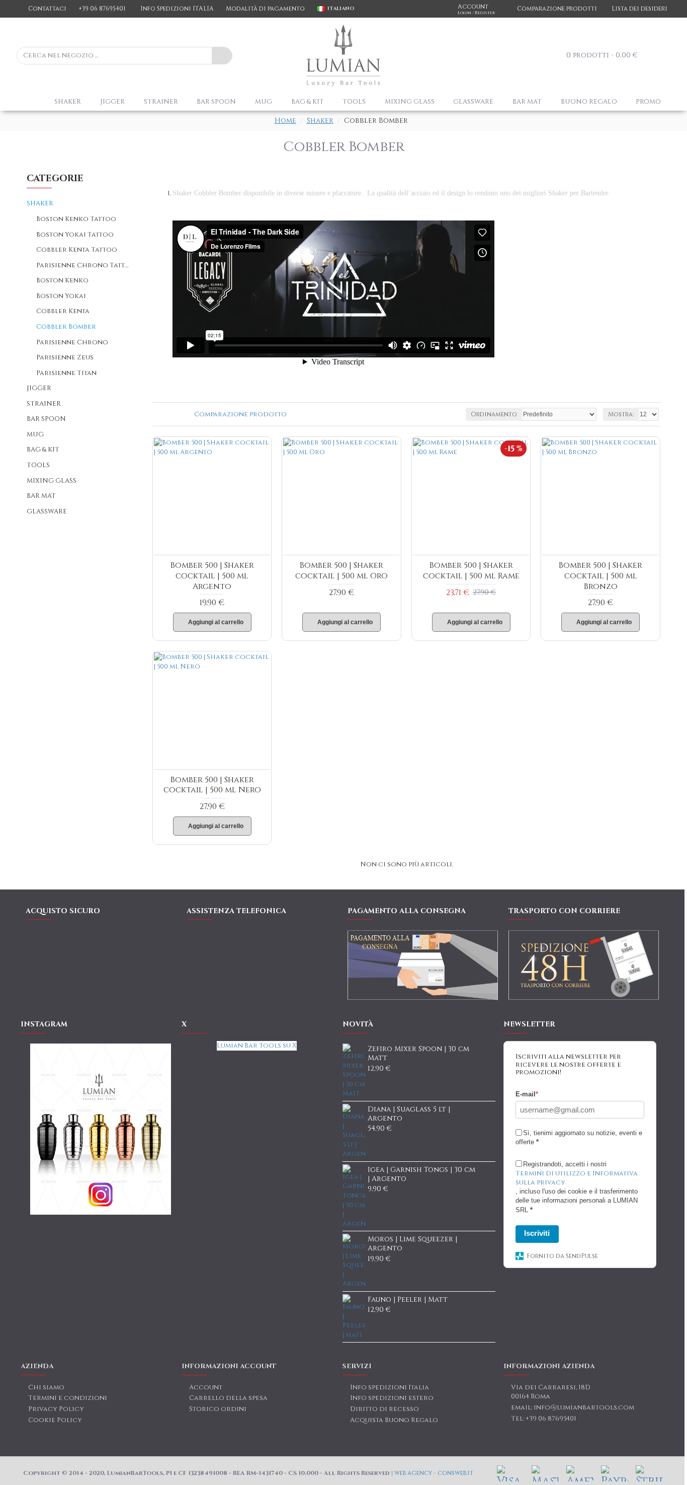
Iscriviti (537, 1233)
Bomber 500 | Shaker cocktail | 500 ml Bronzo (600, 575)
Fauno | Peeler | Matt (408, 1299)
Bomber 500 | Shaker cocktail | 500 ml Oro (341, 570)
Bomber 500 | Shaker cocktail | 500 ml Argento (212, 575)
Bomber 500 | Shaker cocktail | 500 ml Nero (212, 785)
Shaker (320, 120)
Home (285, 120)
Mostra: (621, 414)
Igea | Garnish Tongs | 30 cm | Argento (421, 1174)
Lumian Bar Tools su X (257, 1045)
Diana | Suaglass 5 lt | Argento (409, 1114)
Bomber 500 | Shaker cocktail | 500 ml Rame (471, 570)
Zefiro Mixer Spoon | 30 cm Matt (418, 1054)
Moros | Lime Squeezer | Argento (412, 1244)
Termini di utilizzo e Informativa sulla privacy (577, 1178)
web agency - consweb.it (433, 1473)
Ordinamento (494, 414)
